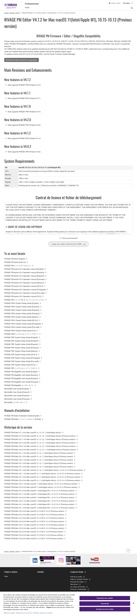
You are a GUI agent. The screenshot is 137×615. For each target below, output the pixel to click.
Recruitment (74, 584)
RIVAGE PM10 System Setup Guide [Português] (22, 323)
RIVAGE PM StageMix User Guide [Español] (21, 378)
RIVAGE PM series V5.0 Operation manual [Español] (24, 276)
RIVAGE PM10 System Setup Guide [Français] (21, 313)
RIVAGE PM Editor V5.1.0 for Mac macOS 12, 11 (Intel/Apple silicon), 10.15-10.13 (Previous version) (42, 477)
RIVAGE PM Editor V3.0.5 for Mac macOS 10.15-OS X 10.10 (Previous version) (34, 511)
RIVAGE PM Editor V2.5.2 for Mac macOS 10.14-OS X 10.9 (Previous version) (33, 531)
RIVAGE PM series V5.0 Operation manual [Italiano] (23, 282)
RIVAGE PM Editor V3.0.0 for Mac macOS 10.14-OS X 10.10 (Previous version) (34, 528)
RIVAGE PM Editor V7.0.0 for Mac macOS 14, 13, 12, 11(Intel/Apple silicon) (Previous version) (39, 436)
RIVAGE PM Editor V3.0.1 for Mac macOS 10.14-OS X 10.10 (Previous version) (34, 525)
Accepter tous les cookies (104, 609)
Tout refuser (105, 603)
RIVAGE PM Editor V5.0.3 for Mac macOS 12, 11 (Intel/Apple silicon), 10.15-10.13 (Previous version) (42, 480)
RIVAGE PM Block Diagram (14, 258)
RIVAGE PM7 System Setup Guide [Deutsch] (21, 341)
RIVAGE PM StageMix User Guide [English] (20, 371)
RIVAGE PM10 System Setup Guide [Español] (21, 310)
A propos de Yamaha (76, 572)
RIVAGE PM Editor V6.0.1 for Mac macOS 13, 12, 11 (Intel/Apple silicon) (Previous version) (38, 460)
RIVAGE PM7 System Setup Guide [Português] (22, 358)
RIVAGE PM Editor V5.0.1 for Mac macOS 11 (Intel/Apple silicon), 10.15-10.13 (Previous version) (40, 484)
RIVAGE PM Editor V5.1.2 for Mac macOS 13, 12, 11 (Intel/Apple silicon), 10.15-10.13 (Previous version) (43, 470)
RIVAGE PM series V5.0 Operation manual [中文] (22, 296)
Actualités (40, 572)
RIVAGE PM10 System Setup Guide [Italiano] (21, 317)
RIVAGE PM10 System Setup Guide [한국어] (21, 320)
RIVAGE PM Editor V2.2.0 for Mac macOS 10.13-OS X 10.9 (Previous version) (33, 535)
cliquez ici (49, 607)
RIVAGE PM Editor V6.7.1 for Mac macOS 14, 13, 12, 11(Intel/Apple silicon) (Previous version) (39, 439)
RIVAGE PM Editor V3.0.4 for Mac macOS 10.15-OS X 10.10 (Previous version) (34, 514)
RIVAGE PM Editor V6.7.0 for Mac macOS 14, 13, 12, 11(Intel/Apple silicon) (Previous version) (39, 442)
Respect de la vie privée (24, 613)
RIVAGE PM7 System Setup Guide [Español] (21, 344)
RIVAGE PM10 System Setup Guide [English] (21, 303)
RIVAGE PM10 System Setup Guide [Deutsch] (21, 306)
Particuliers (126, 3)
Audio (27, 7)
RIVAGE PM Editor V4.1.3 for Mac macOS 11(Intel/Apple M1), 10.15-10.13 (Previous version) (39, 507)
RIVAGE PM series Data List (15, 262)
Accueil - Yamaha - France (12, 13)
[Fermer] (133, 603)
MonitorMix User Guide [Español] (16, 395)
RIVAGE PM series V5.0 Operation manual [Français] (24, 279)
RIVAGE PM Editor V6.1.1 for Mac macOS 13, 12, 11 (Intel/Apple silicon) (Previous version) (38, 453)
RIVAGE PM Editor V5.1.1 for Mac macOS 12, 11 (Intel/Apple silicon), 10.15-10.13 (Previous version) (42, 473)
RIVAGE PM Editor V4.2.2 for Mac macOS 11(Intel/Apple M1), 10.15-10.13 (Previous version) (39, 497)
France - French (115, 3)
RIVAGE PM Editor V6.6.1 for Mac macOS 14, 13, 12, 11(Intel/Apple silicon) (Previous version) (39, 446)
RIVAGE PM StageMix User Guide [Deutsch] (21, 375)
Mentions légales (9, 613)
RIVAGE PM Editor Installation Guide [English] (21, 415)
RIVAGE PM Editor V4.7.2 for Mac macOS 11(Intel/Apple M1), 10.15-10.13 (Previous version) (39, 490)
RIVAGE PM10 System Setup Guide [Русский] (21, 327)
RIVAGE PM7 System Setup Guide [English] (21, 337)
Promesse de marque (77, 582)
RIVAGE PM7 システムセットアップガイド (20, 368)
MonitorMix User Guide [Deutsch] (16, 392)
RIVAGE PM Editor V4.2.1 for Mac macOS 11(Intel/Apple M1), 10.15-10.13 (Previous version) (39, 501)
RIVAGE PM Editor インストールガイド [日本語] (22, 419)
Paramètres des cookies (105, 598)
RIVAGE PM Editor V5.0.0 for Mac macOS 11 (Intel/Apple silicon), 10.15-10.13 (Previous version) (40, 487)
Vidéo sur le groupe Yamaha (79, 579)
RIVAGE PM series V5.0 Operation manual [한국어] (23, 286)
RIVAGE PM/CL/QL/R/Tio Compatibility (22, 60)
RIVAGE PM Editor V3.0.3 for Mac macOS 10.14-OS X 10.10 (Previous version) (34, 518)
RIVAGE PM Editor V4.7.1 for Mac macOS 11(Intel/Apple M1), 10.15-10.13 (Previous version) (39, 494)
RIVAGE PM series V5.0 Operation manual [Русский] (24, 293)
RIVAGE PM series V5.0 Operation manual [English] (24, 269)
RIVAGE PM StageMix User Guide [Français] (21, 382)
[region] (68, 603)
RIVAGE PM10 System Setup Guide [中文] (20, 330)
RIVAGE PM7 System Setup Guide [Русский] (21, 361)
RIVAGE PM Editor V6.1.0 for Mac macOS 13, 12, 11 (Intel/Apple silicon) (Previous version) (38, 456)
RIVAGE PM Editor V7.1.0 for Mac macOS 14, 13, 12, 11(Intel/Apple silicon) (32, 432)
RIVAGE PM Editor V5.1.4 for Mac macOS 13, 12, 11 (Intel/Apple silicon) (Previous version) (38, 463)
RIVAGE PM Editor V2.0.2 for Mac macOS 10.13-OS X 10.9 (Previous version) (33, 538)
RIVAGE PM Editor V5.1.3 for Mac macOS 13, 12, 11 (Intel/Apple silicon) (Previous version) (38, 466)
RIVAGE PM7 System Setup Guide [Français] (21, 347)
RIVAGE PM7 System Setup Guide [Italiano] (20, 351)
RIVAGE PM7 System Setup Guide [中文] (19, 364)
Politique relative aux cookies (42, 613)
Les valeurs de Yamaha (77, 587)
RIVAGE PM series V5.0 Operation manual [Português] (25, 289)
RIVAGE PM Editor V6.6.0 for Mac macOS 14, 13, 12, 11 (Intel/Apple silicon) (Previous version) (40, 449)
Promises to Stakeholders (78, 589)
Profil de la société (76, 577)
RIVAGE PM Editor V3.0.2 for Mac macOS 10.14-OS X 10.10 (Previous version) (34, 521)
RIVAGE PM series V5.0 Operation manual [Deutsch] (24, 272)
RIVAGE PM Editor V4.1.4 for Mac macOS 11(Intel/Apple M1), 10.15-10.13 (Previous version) (39, 504)
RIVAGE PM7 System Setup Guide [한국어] (20, 354)
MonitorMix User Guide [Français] (17, 399)
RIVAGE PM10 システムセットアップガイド (21, 334)
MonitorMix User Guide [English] (16, 388)
